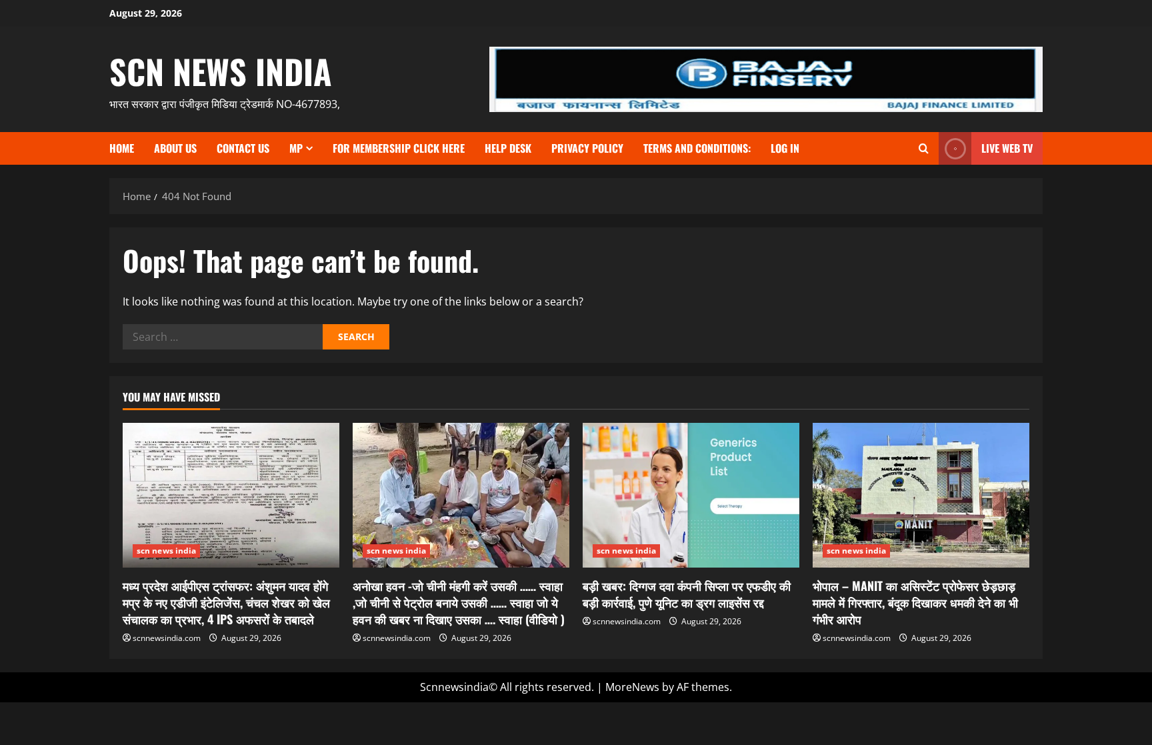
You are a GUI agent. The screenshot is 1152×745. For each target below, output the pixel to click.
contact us (243, 148)
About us (175, 148)
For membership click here (399, 148)
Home (121, 148)
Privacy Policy (587, 148)
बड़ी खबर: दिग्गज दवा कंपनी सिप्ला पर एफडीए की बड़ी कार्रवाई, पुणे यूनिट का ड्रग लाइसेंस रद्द (687, 594)
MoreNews (632, 687)
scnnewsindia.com (167, 638)
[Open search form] (924, 148)
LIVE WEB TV (1007, 148)
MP (296, 148)
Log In (785, 148)
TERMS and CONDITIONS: (697, 148)
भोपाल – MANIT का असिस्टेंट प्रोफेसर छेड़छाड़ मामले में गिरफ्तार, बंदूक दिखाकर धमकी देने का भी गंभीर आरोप (915, 602)
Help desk (508, 148)
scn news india (220, 70)
